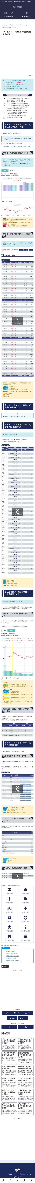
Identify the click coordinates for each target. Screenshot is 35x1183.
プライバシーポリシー (25, 1174)
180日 (11, 630)
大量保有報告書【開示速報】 (13, 960)
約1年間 (12, 170)
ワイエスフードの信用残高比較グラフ (15, 108)
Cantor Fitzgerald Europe (25, 777)
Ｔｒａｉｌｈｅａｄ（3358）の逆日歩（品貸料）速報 (18, 98)
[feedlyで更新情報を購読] (9, 1027)
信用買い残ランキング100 (12, 956)
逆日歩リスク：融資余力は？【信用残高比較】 (16, 107)
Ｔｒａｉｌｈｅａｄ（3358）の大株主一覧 (17, 115)
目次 (15, 95)
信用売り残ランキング (11, 953)
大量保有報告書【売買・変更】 (14, 113)
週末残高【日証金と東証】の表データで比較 (17, 110)
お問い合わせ (17, 1177)
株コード (6, 966)
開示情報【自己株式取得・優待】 (14, 117)
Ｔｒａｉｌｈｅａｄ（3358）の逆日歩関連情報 (16, 112)
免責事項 (9, 1174)
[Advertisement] (17, 55)
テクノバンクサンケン (25, 779)
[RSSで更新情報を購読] (26, 1027)
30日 (4, 170)
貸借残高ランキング (11, 951)
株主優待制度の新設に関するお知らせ (15, 877)
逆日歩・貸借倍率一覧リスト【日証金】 (16, 101)
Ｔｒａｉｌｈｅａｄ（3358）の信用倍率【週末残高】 (18, 105)
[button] (23, 1018)
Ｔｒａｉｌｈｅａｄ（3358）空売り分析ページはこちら (15, 146)
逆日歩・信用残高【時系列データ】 (15, 100)
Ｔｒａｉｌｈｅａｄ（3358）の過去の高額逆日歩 (17, 103)
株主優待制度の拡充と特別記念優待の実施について (18, 873)
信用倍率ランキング (11, 958)
